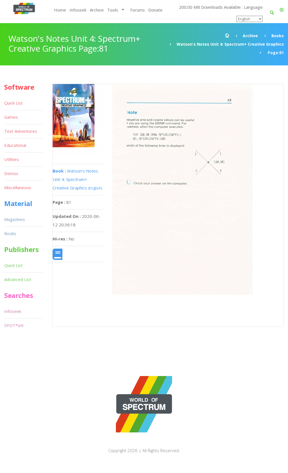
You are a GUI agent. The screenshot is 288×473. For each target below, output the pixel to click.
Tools (112, 10)
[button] (282, 10)
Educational (15, 145)
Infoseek (77, 10)
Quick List (13, 103)
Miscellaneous (17, 187)
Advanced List (17, 279)
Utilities (11, 159)
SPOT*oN (13, 325)
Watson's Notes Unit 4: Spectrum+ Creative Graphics (230, 44)
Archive (97, 10)
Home (60, 10)
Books (277, 35)
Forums (137, 10)
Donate (155, 10)
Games (11, 117)
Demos (11, 173)
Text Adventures (20, 131)
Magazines (14, 219)
